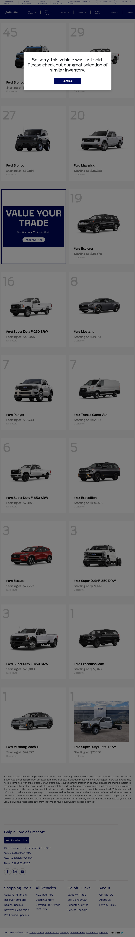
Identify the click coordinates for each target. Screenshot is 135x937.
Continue (68, 81)
